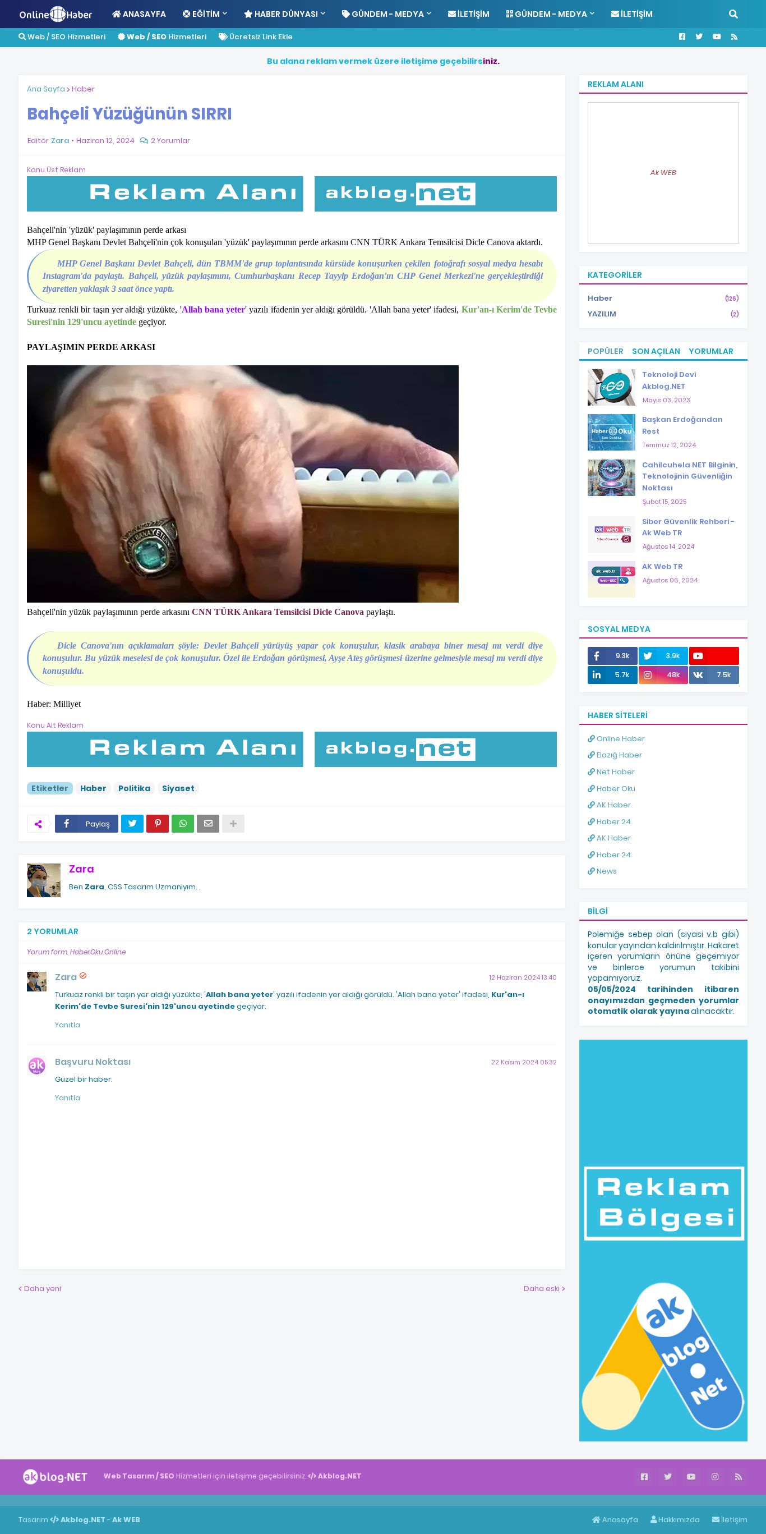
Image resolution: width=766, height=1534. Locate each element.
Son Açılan (656, 351)
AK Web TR (662, 566)
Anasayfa (619, 1519)
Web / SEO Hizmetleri (65, 36)
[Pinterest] (157, 824)
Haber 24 (613, 821)
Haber (83, 89)
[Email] (208, 824)
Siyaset (178, 788)
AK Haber (613, 805)
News (606, 871)
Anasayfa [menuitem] (143, 14)
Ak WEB (663, 172)
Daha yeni (42, 1288)
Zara (81, 869)
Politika (134, 788)
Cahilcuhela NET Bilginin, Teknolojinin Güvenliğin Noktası (689, 477)
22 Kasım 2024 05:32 (524, 1062)
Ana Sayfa (46, 89)
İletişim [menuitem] (473, 14)
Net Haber (615, 771)
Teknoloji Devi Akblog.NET (669, 380)
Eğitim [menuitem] (205, 14)
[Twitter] (132, 824)
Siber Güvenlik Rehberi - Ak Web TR (688, 527)
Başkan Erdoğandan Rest (682, 425)
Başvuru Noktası (93, 1061)
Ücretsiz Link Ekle (260, 36)
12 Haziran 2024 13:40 (523, 977)
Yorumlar (711, 351)
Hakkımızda (678, 1519)
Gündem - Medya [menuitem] (387, 14)
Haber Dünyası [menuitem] (285, 14)
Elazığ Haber (618, 755)
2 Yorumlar (170, 140)
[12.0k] (714, 656)
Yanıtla (67, 1025)
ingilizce (116, 1499)
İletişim (733, 1519)
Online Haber (620, 738)
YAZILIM (663, 314)
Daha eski (542, 1288)
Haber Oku (615, 788)
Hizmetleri (166, 36)
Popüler (606, 351)
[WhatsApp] (183, 824)
